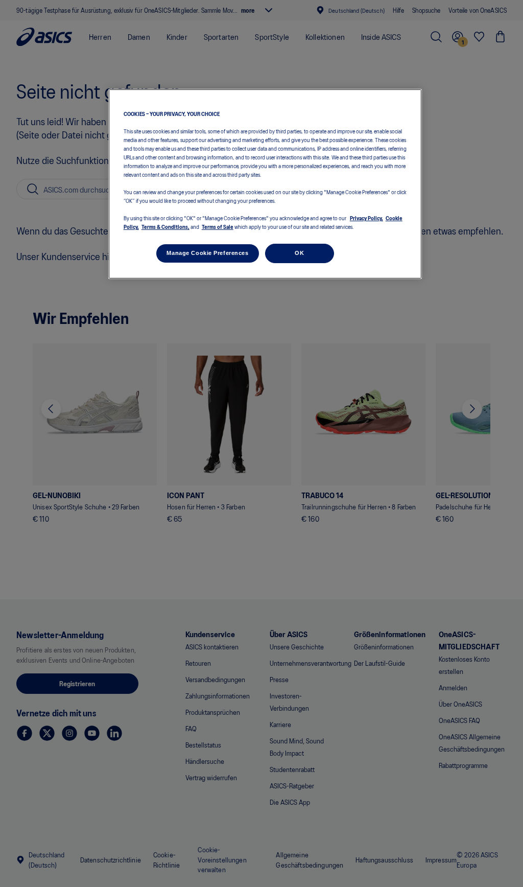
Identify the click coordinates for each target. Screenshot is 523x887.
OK (299, 253)
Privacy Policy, (366, 217)
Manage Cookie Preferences (207, 253)
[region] (265, 184)
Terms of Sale (217, 226)
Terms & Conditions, (165, 226)
